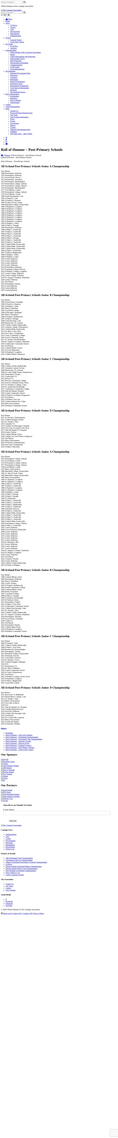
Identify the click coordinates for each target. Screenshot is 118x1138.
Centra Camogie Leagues (15, 875)
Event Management (17, 69)
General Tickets (16, 40)
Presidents (9, 733)
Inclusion (13, 90)
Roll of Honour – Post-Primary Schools (20, 748)
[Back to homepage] (11, 10)
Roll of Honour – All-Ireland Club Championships (24, 739)
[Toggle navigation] (8, 15)
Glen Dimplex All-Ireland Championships (21, 871)
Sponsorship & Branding (19, 63)
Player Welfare (15, 100)
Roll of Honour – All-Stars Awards (18, 741)
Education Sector (16, 84)
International (14, 34)
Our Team (14, 115)
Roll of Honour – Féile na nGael (17, 743)
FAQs (12, 119)
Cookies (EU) (17, 913)
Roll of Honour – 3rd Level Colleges (19, 735)
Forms (12, 55)
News (8, 23)
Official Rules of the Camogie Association (25, 52)
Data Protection (15, 61)
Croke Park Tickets (17, 42)
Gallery (8, 105)
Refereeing (14, 80)
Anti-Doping (14, 102)
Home (8, 21)
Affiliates (13, 132)
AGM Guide (14, 67)
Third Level (10, 849)
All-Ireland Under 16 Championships (19, 860)
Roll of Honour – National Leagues (18, 745)
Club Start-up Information (19, 88)
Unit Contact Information (19, 117)
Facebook (9, 901)
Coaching (13, 77)
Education (9, 843)
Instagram (9, 904)
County (13, 27)
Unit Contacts (11, 890)
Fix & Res (9, 44)
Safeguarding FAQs (17, 59)
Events (12, 121)
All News (13, 25)
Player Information (12, 94)
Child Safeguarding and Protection (22, 57)
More (7, 109)
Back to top (7, 913)
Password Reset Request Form (21, 113)
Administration (15, 36)
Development (15, 32)
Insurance (13, 98)
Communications (16, 65)
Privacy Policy (39, 913)
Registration (14, 96)
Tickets (8, 38)
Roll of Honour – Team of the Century (20, 750)
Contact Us (14, 111)
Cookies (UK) (28, 913)
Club (12, 29)
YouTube (9, 906)
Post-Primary (10, 847)
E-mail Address (8, 810)
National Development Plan (20, 73)
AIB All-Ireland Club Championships (19, 858)
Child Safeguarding (13, 107)
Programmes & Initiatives (19, 86)
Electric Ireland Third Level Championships (21, 869)
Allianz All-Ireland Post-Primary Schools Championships (26, 862)
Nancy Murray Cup (13, 873)
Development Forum (17, 92)
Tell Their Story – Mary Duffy (21, 134)
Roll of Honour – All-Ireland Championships (22, 737)
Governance (14, 123)
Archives (13, 48)
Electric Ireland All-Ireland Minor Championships (24, 866)
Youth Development (17, 82)
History (13, 125)
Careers (13, 128)
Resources (14, 75)
